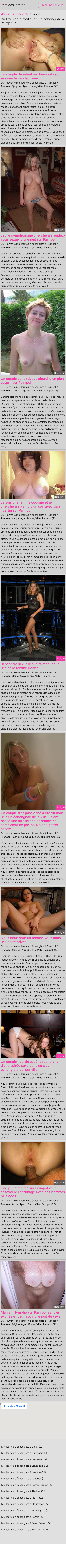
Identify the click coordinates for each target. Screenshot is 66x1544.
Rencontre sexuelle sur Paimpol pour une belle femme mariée (30, 666)
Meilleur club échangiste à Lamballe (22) (24, 1459)
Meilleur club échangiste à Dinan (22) (22, 1446)
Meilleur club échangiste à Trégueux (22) (24, 1529)
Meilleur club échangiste (15, 13)
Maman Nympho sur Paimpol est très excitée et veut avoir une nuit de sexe (30, 1314)
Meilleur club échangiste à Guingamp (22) (24, 1453)
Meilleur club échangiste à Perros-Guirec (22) (27, 1484)
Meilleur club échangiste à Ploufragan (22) (25, 1504)
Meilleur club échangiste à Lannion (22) (23, 1472)
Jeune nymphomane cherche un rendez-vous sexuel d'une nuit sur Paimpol (33, 237)
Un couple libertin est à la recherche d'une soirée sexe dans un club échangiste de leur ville (30, 1066)
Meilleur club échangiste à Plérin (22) (22, 1497)
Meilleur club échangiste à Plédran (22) (23, 1491)
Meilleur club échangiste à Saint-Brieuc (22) (26, 1523)
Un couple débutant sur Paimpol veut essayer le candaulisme (30, 76)
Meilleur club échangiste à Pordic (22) (22, 1516)
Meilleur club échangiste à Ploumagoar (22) (25, 1510)
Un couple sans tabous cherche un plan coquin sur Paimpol (32, 381)
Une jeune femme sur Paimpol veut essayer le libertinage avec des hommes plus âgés (33, 1192)
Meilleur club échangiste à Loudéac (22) (23, 1478)
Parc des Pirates (13, 5)
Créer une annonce (51, 5)
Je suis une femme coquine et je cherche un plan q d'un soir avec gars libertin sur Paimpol (31, 506)
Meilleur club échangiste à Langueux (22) (24, 1465)
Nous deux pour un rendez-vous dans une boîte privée (31, 940)
